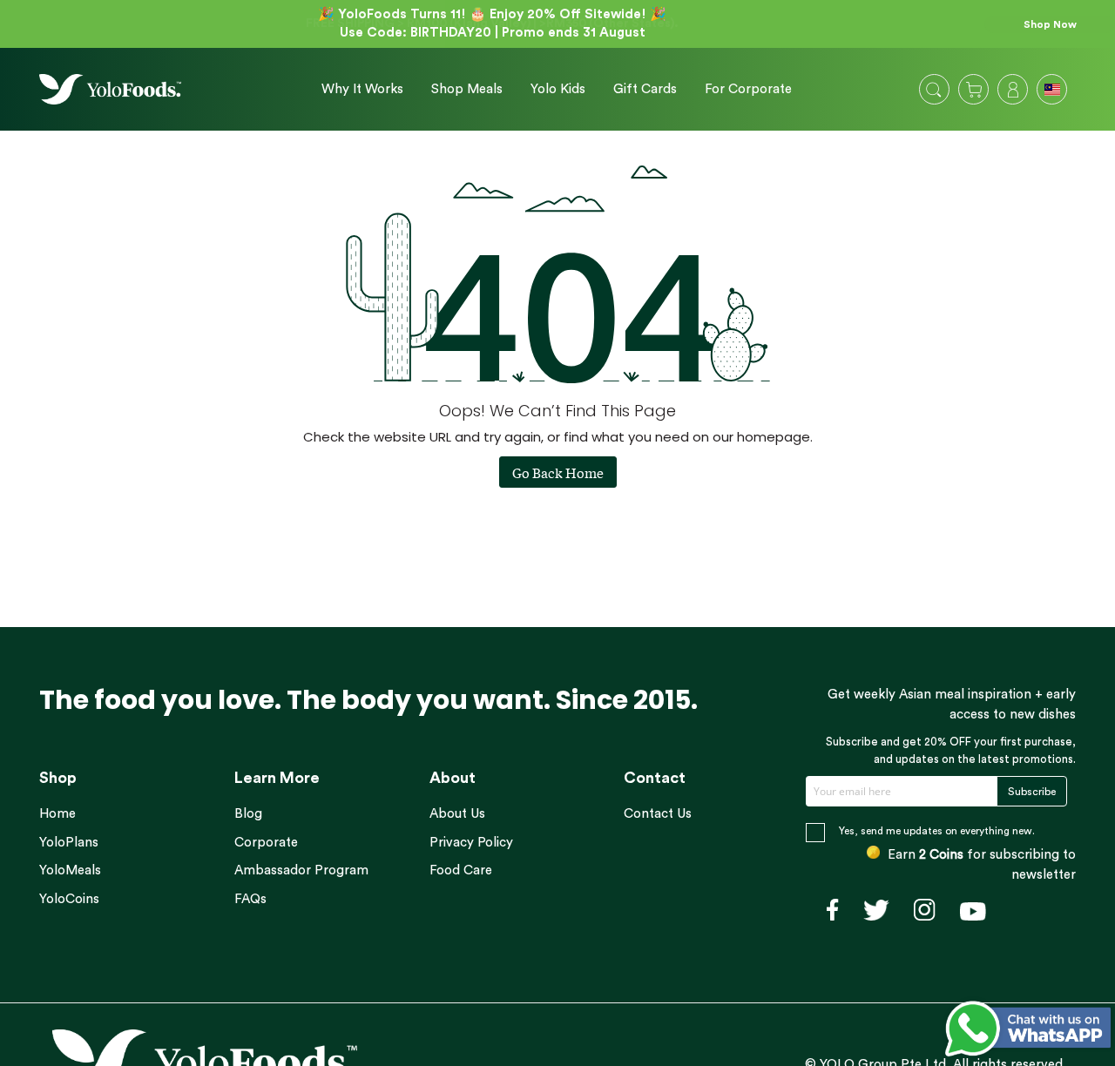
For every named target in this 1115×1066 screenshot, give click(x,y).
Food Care (460, 870)
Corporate (266, 842)
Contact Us (658, 813)
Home (57, 813)
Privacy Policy (471, 842)
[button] (1054, 91)
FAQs (250, 899)
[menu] (550, 89)
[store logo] (110, 89)
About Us (457, 813)
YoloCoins (69, 899)
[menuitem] (362, 90)
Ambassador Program (301, 870)
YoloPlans (68, 842)
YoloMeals (70, 870)
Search (934, 90)
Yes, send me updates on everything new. (937, 831)
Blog (248, 813)
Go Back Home (558, 472)
